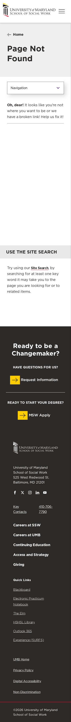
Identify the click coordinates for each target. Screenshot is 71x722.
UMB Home (21, 659)
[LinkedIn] (37, 493)
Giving (18, 564)
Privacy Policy (23, 670)
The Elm (19, 613)
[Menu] (61, 11)
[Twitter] (22, 493)
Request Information (39, 380)
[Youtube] (45, 493)
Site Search (39, 268)
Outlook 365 (22, 631)
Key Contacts (19, 509)
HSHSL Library (24, 622)
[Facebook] (15, 493)
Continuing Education (31, 545)
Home (18, 34)
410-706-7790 (45, 509)
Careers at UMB (26, 535)
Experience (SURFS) (28, 640)
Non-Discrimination (26, 692)
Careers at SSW (27, 525)
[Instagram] (30, 493)
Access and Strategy (31, 555)
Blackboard (21, 589)
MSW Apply (39, 415)
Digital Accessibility (27, 681)
